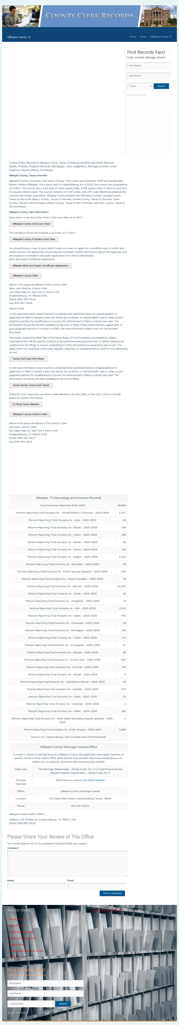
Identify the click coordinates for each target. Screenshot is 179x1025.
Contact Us (16, 957)
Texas (143, 36)
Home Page (16, 919)
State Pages (16, 925)
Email (70, 880)
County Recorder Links (22, 938)
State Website (96, 780)
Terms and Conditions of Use (26, 950)
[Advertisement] (149, 129)
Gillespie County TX (161, 36)
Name (10, 880)
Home (133, 36)
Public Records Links (21, 931)
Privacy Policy (17, 944)
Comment (13, 848)
